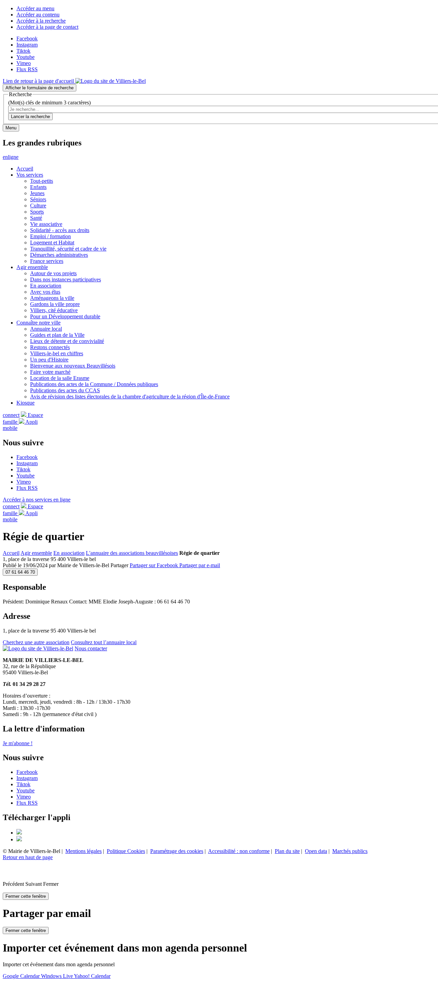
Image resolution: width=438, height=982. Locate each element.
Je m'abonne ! (18, 743)
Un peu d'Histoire (49, 359)
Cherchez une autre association (36, 642)
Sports (37, 212)
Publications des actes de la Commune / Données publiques (94, 384)
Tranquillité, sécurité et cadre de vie (68, 249)
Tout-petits (41, 181)
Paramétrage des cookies (176, 851)
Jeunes (37, 193)
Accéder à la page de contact (47, 27)
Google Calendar (22, 976)
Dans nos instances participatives (65, 279)
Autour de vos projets (53, 273)
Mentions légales (83, 851)
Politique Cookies (126, 851)
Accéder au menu (35, 8)
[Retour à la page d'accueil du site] (38, 648)
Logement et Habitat (52, 242)
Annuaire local (46, 329)
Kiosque (25, 403)
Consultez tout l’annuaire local (104, 642)
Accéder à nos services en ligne (36, 499)
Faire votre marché (50, 372)
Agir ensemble (32, 267)
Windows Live (57, 976)
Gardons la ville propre (55, 304)
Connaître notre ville (38, 323)
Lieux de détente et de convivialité (67, 341)
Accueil (24, 168)
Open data (316, 851)
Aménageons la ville (52, 298)
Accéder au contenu (38, 14)
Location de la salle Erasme (59, 378)
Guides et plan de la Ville (57, 335)
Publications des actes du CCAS (65, 390)
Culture (38, 205)
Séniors (38, 199)
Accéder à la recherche (41, 21)
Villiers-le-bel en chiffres (56, 353)
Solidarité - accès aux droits (59, 230)
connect (11, 415)
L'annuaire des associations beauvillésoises (132, 553)
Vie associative (46, 224)
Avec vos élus (45, 292)
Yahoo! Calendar (92, 976)
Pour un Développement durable (65, 316)
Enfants (38, 187)
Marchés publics (350, 851)
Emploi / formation (50, 236)
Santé (36, 218)
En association (45, 286)
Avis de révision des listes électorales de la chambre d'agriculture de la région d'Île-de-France (130, 396)
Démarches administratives (59, 255)
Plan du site (287, 851)
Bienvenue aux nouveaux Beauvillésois (72, 366)
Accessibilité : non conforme (239, 851)
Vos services (29, 175)
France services (46, 261)
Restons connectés (50, 347)
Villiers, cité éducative (54, 310)
